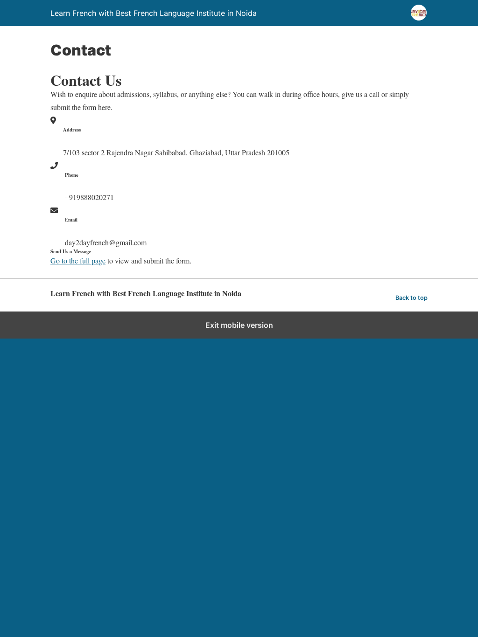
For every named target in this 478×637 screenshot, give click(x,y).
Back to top (411, 297)
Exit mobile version (239, 325)
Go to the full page (77, 260)
